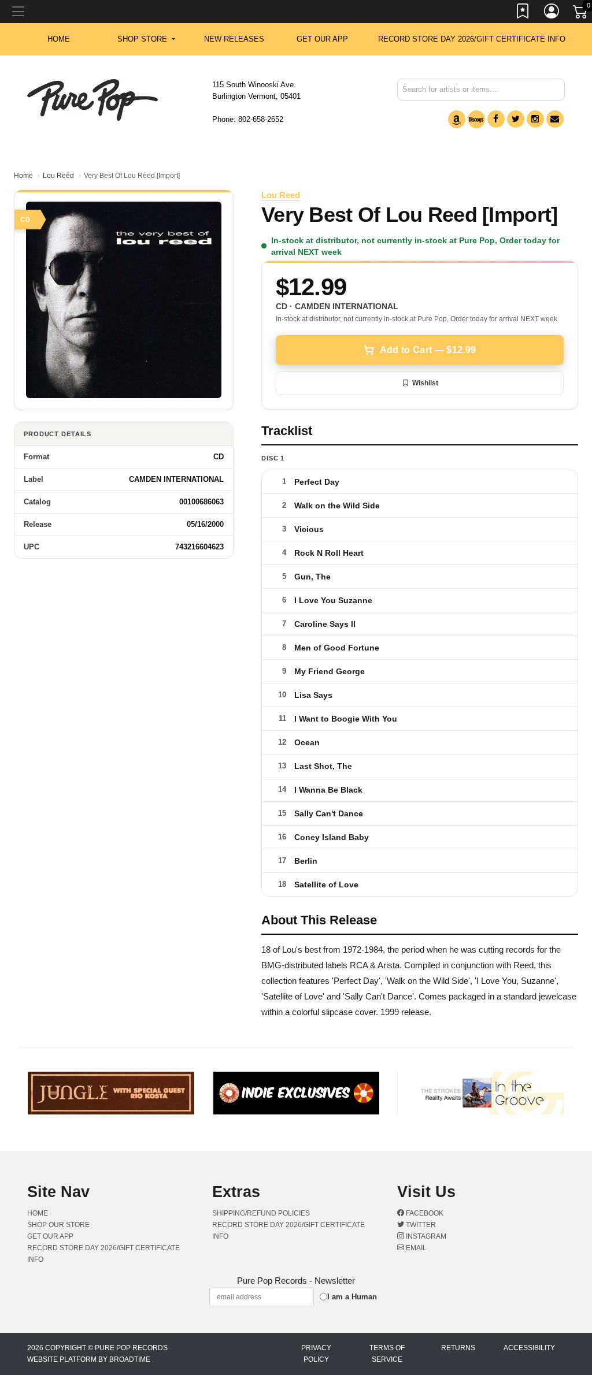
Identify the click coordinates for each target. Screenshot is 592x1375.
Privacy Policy (316, 1353)
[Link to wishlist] (523, 13)
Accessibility (529, 1348)
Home (23, 176)
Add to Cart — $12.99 (428, 350)
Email (415, 1248)
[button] (146, 39)
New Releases (234, 39)
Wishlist (425, 383)
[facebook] (496, 119)
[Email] (555, 119)
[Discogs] (476, 119)
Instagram (425, 1236)
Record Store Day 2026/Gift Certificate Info (471, 39)
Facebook (423, 1213)
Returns (458, 1348)
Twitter (420, 1225)
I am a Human (352, 1296)
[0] (581, 14)
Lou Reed (58, 176)
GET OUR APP (322, 39)
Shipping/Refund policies (261, 1213)
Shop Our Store (58, 1225)
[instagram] (535, 119)
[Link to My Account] (552, 13)
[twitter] (516, 119)
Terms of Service (387, 1353)
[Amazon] (457, 119)
